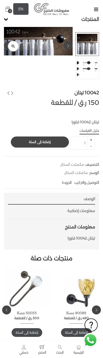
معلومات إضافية (81, 210)
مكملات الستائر (72, 164)
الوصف (89, 198)
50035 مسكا (27, 313)
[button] (8, 9)
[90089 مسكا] (76, 296)
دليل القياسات (89, 130)
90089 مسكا (76, 313)
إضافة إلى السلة (40, 142)
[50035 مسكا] (27, 290)
